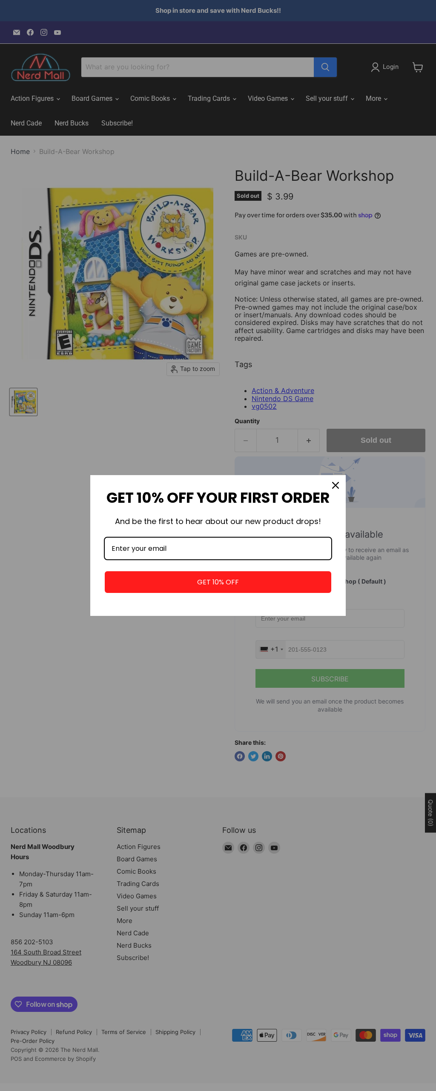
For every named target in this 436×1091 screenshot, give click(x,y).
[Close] (335, 485)
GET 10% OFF (218, 582)
